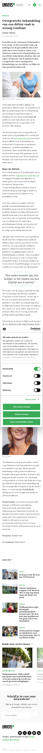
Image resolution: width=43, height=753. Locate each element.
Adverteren (19, 750)
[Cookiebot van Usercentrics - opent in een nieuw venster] (30, 329)
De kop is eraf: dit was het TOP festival (29, 576)
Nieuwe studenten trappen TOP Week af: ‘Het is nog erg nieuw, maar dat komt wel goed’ (29, 592)
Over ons (4, 750)
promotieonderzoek (22, 138)
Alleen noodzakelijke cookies (21, 422)
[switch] (37, 376)
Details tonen (30, 399)
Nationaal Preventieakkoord (27, 175)
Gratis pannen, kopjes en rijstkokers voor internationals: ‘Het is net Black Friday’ (29, 634)
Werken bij (27, 750)
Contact (33, 750)
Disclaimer (12, 750)
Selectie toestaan (21, 414)
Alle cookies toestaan (21, 407)
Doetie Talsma (8, 33)
